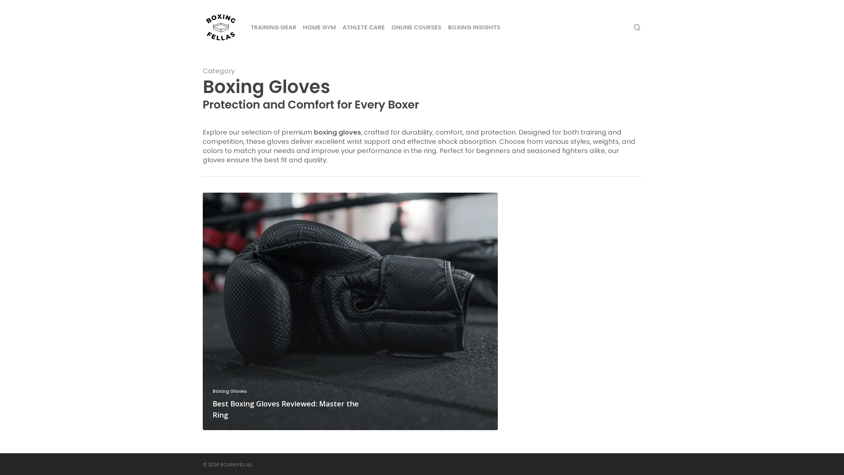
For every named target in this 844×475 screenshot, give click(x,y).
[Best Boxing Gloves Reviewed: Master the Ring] (350, 311)
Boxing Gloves (230, 391)
